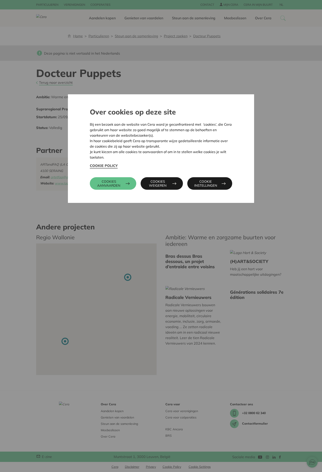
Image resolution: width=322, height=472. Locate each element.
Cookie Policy (104, 165)
